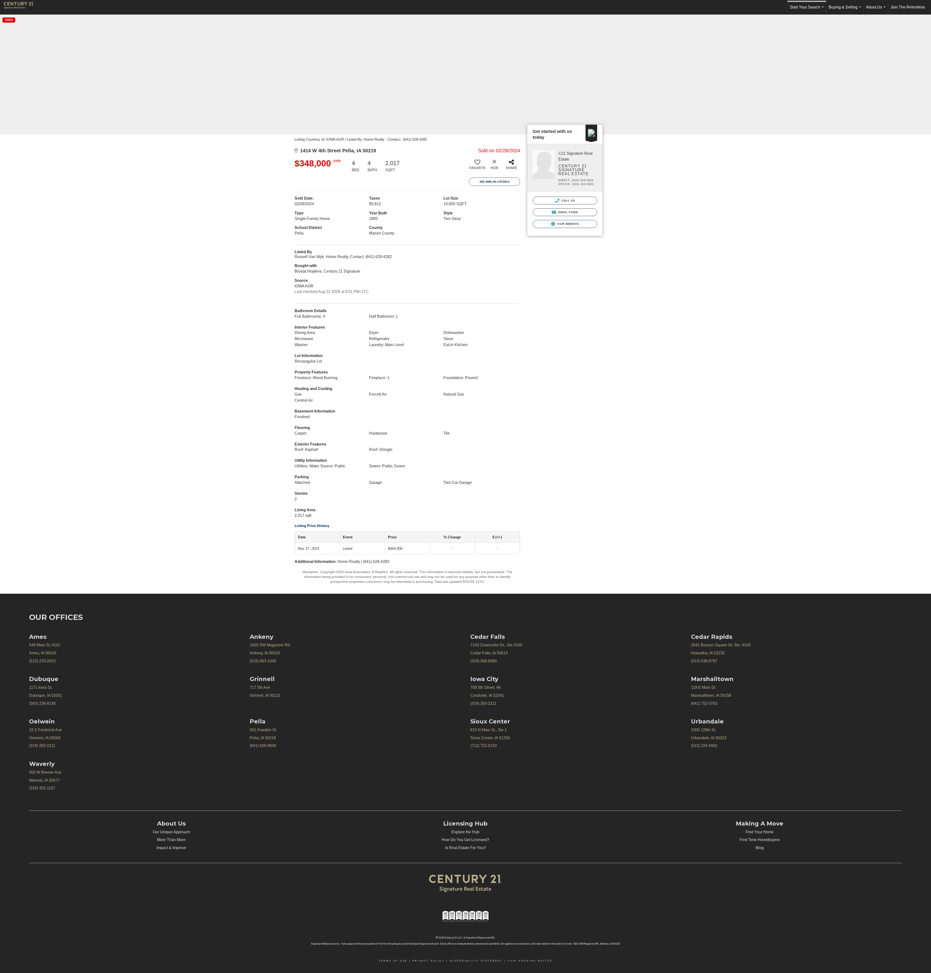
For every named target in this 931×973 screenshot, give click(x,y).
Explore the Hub (465, 832)
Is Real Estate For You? (465, 848)
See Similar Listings (494, 181)
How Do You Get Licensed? (465, 840)
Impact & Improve (171, 848)
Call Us (568, 200)
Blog (760, 848)
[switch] (477, 166)
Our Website (567, 223)
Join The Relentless (908, 7)
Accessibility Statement (476, 961)
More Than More (171, 840)
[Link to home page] (21, 7)
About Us (876, 10)
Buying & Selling (846, 10)
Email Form (567, 212)
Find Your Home (760, 832)
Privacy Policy (428, 961)
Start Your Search (808, 10)
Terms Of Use (393, 961)
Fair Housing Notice (530, 961)
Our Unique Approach (171, 832)
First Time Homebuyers (760, 840)
